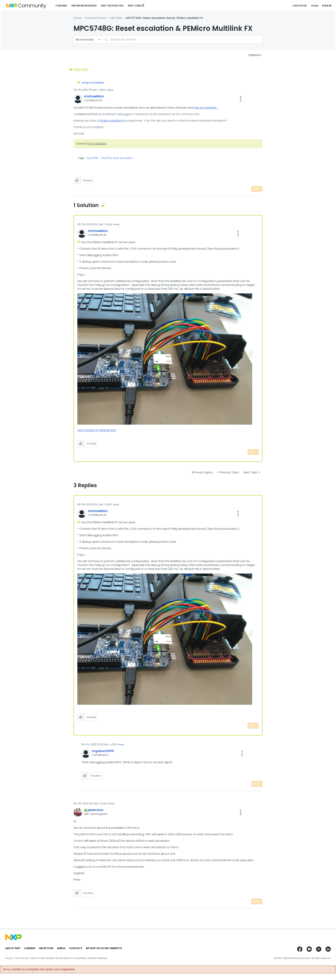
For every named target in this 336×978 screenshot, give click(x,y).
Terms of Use (22, 958)
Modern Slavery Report (59, 958)
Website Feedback (97, 958)
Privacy (9, 958)
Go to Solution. (97, 144)
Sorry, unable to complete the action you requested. (39, 969)
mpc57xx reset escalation (117, 158)
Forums (61, 5)
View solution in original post (96, 430)
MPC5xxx (116, 18)
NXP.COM (134, 5)
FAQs (314, 5)
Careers (30, 948)
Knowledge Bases (84, 5)
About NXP (12, 948)
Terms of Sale (37, 958)
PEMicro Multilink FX (112, 121)
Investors (46, 948)
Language (299, 5)
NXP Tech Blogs (112, 5)
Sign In (327, 5)
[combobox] (182, 39)
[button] (240, 98)
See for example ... (206, 108)
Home (78, 18)
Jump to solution (92, 83)
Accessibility (79, 958)
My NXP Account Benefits (104, 948)
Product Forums (96, 18)
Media (61, 948)
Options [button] (253, 55)
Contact (75, 948)
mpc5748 (92, 158)
